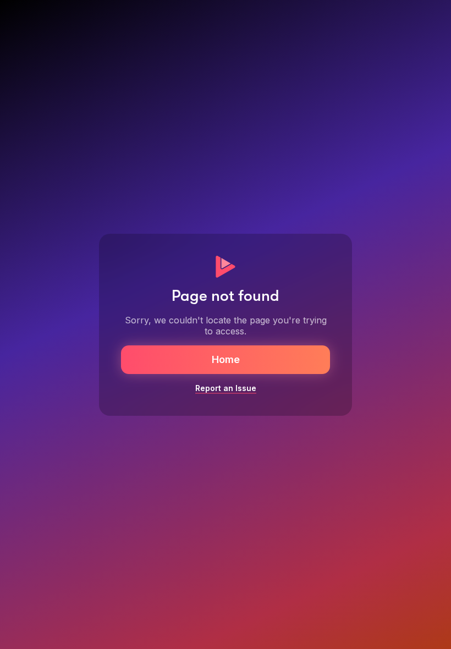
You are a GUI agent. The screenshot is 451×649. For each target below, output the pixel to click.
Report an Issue (225, 388)
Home (226, 359)
